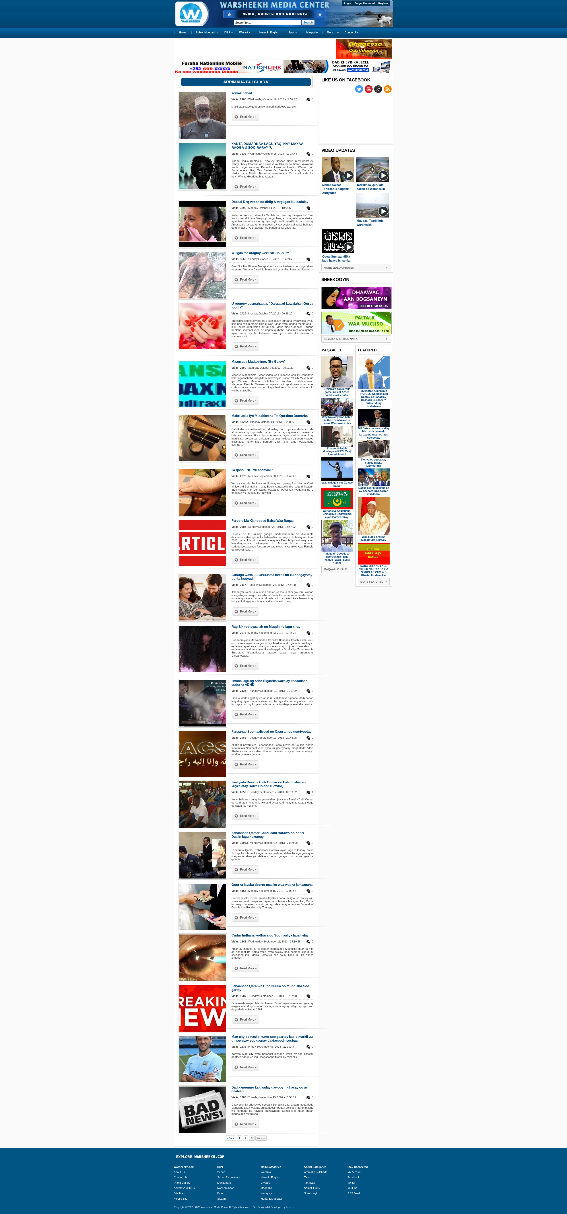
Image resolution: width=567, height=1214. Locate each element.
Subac (221, 1172)
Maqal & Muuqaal (271, 1198)
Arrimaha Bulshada (315, 1172)
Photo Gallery (182, 1182)
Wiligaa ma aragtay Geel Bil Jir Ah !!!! (260, 253)
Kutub (220, 1193)
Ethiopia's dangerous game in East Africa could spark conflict (337, 392)
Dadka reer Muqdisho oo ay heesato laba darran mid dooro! (373, 491)
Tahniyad (309, 1182)
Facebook (353, 1177)
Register (383, 3)
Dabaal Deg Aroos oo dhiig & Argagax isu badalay (269, 202)
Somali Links (312, 1188)
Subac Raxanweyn (228, 1177)
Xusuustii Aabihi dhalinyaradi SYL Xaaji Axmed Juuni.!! (337, 451)
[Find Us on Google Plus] (378, 92)
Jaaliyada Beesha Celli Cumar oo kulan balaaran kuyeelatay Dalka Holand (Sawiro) (268, 784)
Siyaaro (222, 1198)
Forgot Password (365, 3)
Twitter (351, 1182)
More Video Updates (339, 267)
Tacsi (307, 1177)
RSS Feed (354, 1193)
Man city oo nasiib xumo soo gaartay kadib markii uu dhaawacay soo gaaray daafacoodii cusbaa (272, 1038)
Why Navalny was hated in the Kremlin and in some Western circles (337, 420)
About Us (179, 1172)
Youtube (352, 1188)
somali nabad (241, 93)
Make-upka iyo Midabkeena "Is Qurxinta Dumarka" (270, 416)
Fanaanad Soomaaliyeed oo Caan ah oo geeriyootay (271, 731)
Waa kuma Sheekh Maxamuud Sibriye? (373, 538)
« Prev (230, 1138)
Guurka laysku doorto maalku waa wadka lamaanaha (272, 884)
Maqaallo (266, 1188)
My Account (354, 1172)
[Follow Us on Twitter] (359, 92)
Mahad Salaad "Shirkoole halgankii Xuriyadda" (336, 189)
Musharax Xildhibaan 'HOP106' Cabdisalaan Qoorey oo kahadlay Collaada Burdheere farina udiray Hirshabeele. (374, 398)
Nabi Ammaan (225, 1188)
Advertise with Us (184, 1188)
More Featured (371, 581)
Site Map (179, 1193)
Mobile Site (180, 1198)
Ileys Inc (290, 1207)
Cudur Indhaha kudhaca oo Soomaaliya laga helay (270, 935)
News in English (270, 1177)
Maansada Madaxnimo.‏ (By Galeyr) (258, 361)
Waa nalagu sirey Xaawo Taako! (337, 484)
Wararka (266, 1172)
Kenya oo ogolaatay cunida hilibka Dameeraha (373, 462)
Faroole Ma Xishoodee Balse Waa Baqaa (262, 520)
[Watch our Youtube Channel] (369, 92)
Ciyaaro (265, 1182)
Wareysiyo (267, 1193)
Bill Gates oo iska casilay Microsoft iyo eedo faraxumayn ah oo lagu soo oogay (374, 433)
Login (347, 3)
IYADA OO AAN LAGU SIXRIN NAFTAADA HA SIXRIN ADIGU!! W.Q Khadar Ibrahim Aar (373, 571)
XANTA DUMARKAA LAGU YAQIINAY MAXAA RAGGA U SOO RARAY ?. (267, 145)
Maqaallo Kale (335, 569)
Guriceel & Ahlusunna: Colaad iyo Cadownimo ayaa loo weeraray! (337, 514)
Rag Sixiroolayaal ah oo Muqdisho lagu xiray (265, 626)
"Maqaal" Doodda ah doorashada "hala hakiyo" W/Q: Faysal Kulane (337, 558)
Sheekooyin (311, 1193)
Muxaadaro (224, 1182)
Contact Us (180, 1177)
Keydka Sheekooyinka (341, 339)
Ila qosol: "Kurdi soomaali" (252, 470)
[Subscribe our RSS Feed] (387, 92)
